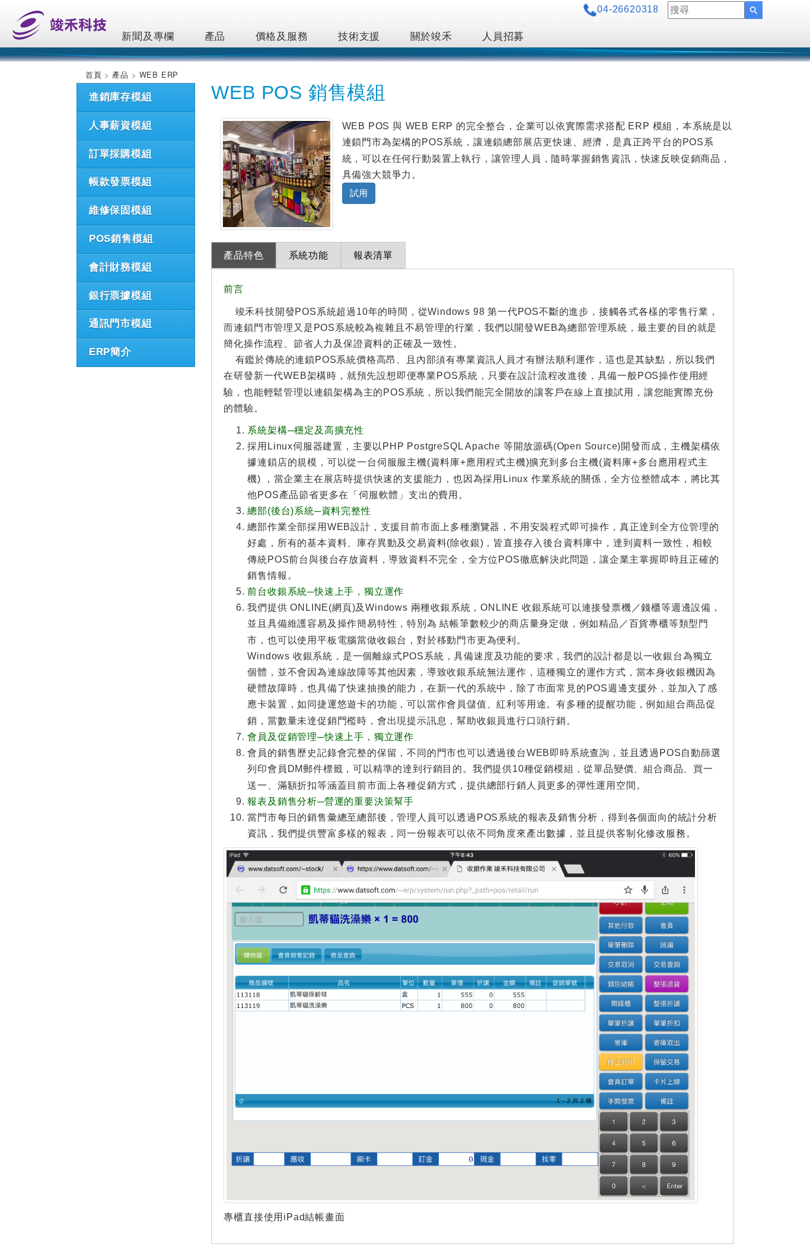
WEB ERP (159, 74)
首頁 (93, 74)
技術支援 (359, 36)
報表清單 (373, 255)
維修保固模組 (120, 210)
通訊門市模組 (120, 323)
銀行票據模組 (120, 295)
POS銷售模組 (121, 238)
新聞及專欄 (148, 36)
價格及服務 (282, 36)
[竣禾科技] (59, 24)
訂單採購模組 (120, 154)
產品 (215, 36)
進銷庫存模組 (120, 97)
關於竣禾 (431, 36)
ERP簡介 (110, 352)
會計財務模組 (120, 267)
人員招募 (503, 36)
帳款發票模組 (120, 181)
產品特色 (243, 255)
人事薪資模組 (120, 125)
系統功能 (309, 255)
